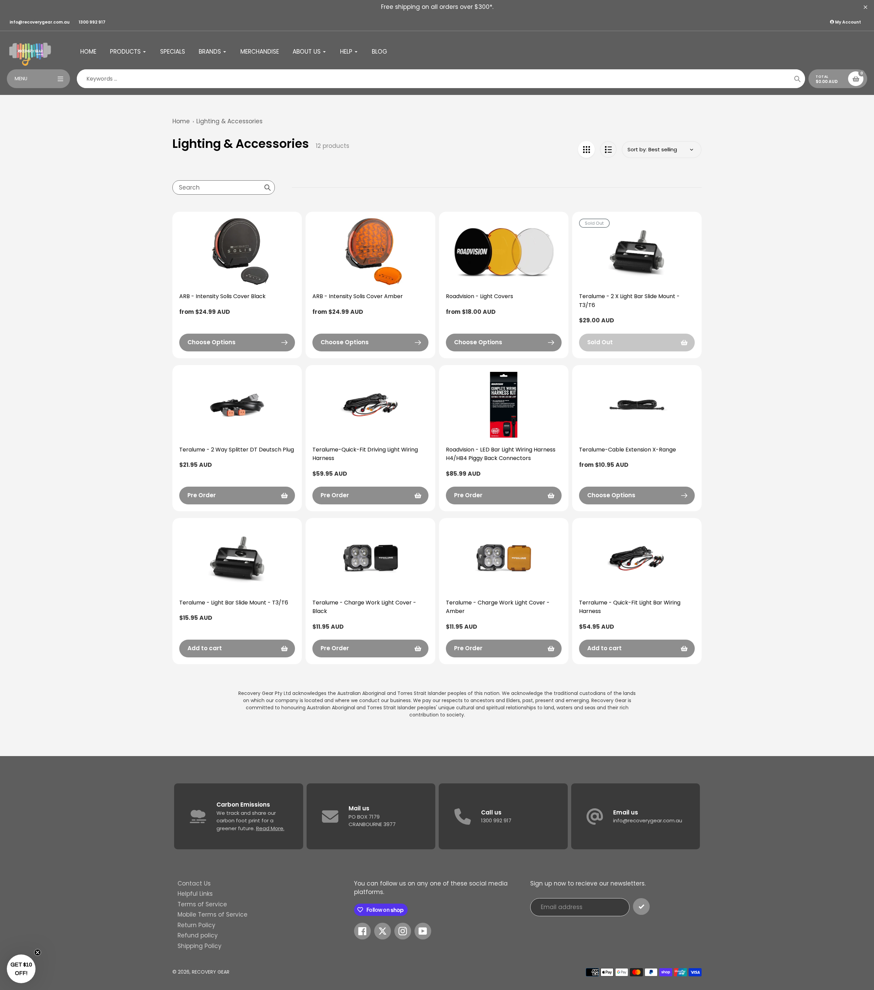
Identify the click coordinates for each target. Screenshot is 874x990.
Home (181, 121)
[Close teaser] (37, 952)
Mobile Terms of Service (213, 914)
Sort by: (637, 149)
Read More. (270, 828)
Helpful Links (195, 894)
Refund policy (198, 935)
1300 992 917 (92, 22)
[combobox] (223, 187)
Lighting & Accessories (229, 121)
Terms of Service (202, 904)
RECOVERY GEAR (210, 971)
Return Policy (196, 925)
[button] (21, 968)
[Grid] (586, 149)
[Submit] (641, 906)
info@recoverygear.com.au (40, 22)
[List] (608, 149)
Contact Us (194, 883)
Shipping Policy (200, 946)
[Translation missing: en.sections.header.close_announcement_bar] (865, 7)
